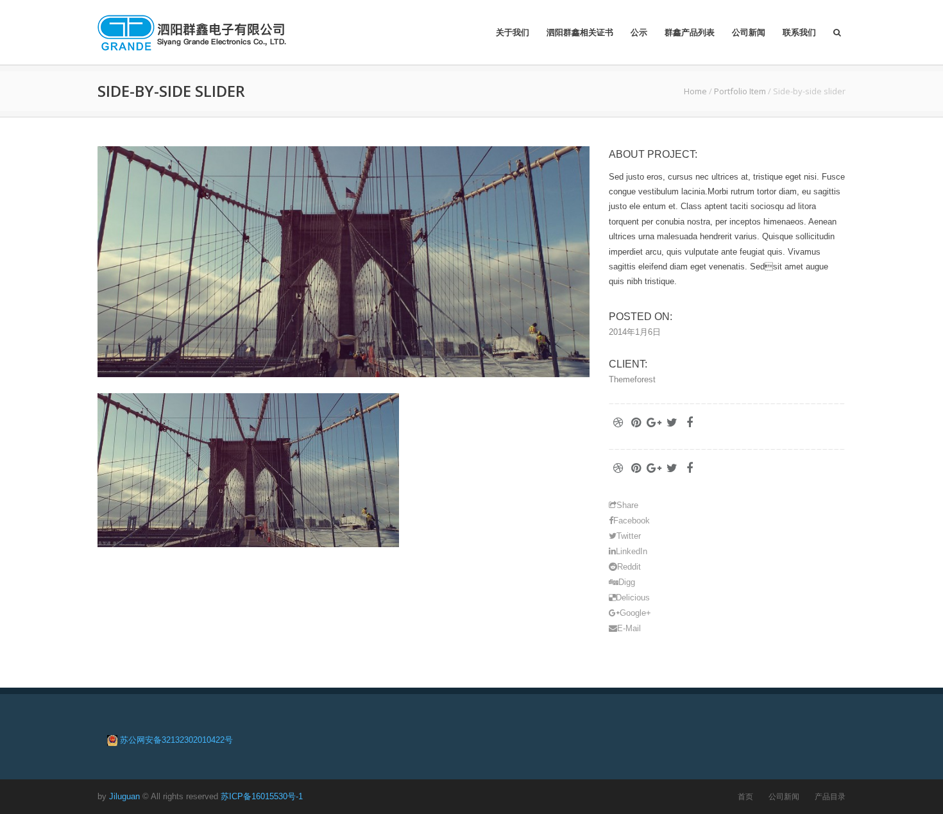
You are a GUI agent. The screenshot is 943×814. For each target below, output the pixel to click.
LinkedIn (631, 551)
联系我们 (799, 32)
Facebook (631, 520)
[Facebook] (689, 422)
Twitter (628, 536)
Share (627, 505)
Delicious (633, 597)
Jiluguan (124, 796)
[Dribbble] (617, 422)
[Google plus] (653, 422)
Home (695, 91)
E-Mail (629, 628)
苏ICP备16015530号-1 (262, 796)
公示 (639, 32)
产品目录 (830, 796)
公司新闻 (748, 32)
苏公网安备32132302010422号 (176, 740)
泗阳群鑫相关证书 (580, 32)
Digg (626, 582)
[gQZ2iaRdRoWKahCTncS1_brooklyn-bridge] (344, 261)
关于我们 (512, 32)
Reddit (629, 567)
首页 (745, 796)
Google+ (635, 613)
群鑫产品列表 (690, 32)
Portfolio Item (740, 91)
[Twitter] (671, 422)
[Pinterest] (635, 422)
